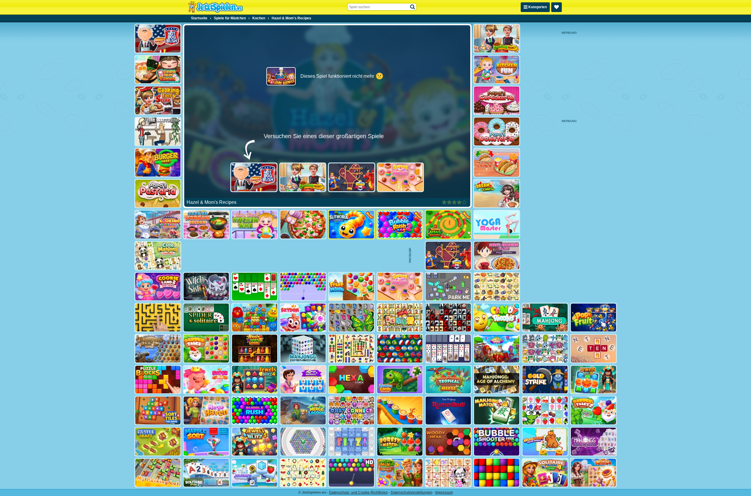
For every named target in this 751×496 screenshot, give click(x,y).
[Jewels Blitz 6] (593, 380)
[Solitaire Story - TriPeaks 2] (206, 472)
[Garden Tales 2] (593, 410)
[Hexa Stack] (351, 380)
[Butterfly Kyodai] (351, 317)
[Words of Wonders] (593, 348)
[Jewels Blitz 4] (254, 380)
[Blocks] (496, 472)
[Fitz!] (351, 441)
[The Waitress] (157, 131)
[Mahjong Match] (496, 410)
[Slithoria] (351, 224)
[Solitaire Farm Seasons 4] (545, 472)
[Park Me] (448, 287)
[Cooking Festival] (157, 224)
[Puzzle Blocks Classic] (157, 380)
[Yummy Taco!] (496, 162)
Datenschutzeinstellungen (411, 492)
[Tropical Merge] (448, 380)
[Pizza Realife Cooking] (303, 224)
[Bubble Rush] (254, 410)
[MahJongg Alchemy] (496, 380)
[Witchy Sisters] (206, 287)
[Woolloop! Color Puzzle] (545, 441)
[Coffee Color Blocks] (399, 410)
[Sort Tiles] (157, 410)
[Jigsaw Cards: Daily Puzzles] (399, 380)
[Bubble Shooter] (303, 287)
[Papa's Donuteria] (496, 131)
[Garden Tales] (206, 348)
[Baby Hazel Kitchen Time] (254, 224)
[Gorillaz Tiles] (448, 317)
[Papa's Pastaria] (157, 194)
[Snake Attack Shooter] (448, 224)
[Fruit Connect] (545, 410)
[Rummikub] (448, 410)
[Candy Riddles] (496, 317)
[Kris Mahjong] (496, 287)
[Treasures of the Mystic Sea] (157, 348)
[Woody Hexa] (448, 441)
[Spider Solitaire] (206, 317)
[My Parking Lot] (157, 472)
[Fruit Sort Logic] (254, 348)
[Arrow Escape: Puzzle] (157, 317)
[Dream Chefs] (496, 194)
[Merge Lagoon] (303, 410)
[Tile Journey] (254, 472)
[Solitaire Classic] (254, 287)
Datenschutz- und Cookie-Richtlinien (358, 492)
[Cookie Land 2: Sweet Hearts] (157, 287)
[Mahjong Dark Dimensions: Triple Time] (593, 441)
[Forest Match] (399, 441)
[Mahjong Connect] (399, 317)
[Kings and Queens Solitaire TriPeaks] (303, 380)
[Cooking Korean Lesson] (206, 224)
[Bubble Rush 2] (399, 224)
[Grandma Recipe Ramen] (157, 69)
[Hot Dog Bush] (254, 177)
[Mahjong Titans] (351, 348)
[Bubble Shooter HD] (351, 472)
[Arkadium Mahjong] (545, 317)
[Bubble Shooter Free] (496, 441)
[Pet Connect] (545, 348)
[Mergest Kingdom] (496, 348)
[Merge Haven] (206, 410)
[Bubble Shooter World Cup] (399, 348)
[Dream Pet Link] (448, 472)
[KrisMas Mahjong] (303, 472)
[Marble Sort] (206, 441)
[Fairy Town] (303, 441)
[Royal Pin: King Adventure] (351, 177)
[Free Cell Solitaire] (448, 348)
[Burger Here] (157, 162)
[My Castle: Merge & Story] (593, 472)
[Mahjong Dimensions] (303, 348)
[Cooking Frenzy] (303, 177)
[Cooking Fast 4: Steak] (157, 100)
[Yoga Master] (496, 224)
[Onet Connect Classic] (351, 410)
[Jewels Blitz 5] (254, 441)
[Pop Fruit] (593, 317)
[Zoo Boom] (254, 317)
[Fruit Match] (351, 287)
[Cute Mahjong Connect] (157, 255)
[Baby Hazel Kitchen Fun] (496, 69)
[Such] (412, 7)
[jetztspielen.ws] (215, 7)
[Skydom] (303, 317)
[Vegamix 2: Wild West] (399, 472)
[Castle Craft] (157, 441)
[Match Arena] (206, 380)
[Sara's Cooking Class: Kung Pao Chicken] (496, 255)
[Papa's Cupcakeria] (496, 100)
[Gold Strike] (545, 380)
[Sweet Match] (400, 177)
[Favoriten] (556, 7)
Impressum (444, 492)
